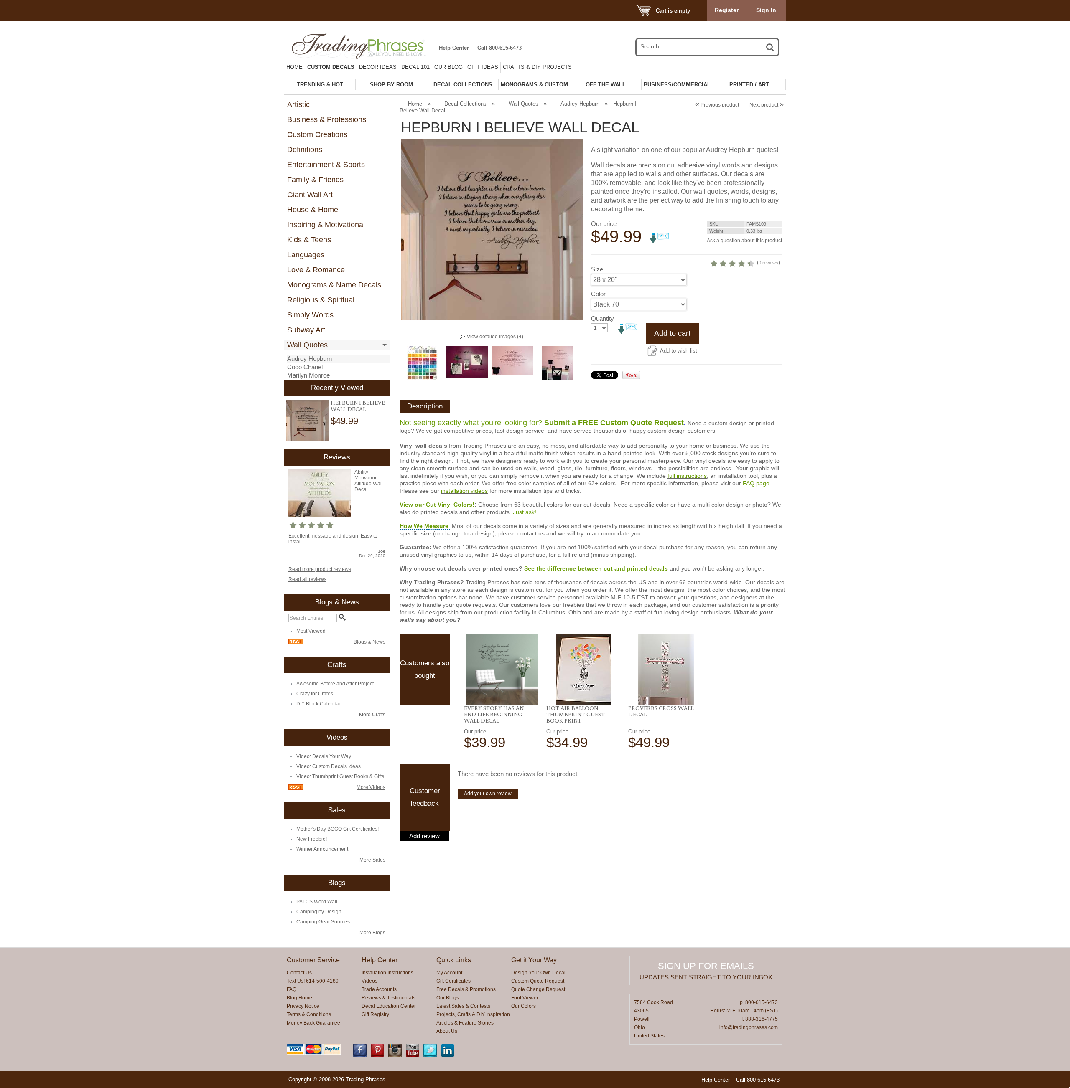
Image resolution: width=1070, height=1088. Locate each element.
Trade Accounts (379, 989)
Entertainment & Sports (326, 164)
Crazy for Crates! (315, 694)
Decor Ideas (378, 67)
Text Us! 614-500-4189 (313, 981)
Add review (424, 836)
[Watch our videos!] (412, 1055)
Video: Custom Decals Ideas (328, 766)
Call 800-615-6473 (499, 48)
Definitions (304, 149)
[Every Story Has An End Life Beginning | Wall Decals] (502, 669)
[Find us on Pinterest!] (377, 1055)
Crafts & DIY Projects (537, 67)
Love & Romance (316, 270)
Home (294, 67)
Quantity (602, 318)
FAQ (291, 989)
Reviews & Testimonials (388, 998)
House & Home (312, 209)
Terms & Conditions (309, 1014)
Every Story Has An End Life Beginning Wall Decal (494, 714)
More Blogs (372, 933)
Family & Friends (315, 179)
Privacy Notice (303, 1006)
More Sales (372, 860)
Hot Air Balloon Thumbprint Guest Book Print (575, 714)
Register (727, 10)
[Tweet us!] (430, 1055)
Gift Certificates (453, 981)
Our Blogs (447, 998)
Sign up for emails (706, 966)
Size (597, 269)
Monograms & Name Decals (334, 285)
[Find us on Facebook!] (360, 1055)
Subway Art (306, 330)
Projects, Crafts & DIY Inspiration (473, 1014)
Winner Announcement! (322, 849)
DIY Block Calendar (318, 704)
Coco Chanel (305, 366)
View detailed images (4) (495, 337)
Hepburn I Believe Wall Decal (358, 406)
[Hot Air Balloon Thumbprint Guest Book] (584, 669)
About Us (446, 1031)
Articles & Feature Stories (465, 1023)
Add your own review (488, 793)
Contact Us (299, 973)
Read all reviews (307, 579)
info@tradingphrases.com (748, 1027)
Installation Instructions (387, 973)
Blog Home (299, 998)
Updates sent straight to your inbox (705, 977)
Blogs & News (369, 642)
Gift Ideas (482, 67)
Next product (766, 105)
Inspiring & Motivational (326, 225)
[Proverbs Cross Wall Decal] (666, 669)
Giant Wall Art (310, 194)
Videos (369, 981)
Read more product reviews (319, 569)
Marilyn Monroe (308, 375)
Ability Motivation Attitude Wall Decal (368, 480)
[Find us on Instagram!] (395, 1055)
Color (598, 293)
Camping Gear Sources (323, 922)
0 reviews (768, 262)
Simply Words (310, 315)
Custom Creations (317, 134)
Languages (305, 255)
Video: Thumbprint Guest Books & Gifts (340, 776)
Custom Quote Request (537, 981)
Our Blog (448, 67)
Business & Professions (326, 119)
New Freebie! (311, 839)
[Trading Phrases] (363, 46)
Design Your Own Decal (538, 973)
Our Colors (523, 1006)
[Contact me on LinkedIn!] (447, 1055)
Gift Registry (375, 1014)
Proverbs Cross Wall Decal (660, 711)
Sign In (766, 10)
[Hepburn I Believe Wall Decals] (307, 421)
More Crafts (372, 715)
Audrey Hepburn (309, 358)
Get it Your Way (534, 960)
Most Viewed (311, 631)
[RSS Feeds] (295, 643)
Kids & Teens (309, 240)
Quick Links (453, 960)
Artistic (298, 104)
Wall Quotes (307, 345)
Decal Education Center (389, 1006)
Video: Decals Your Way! (324, 756)
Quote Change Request (538, 989)
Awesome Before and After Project (335, 684)
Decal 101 (415, 67)
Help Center (454, 48)
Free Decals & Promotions (466, 989)
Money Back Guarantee (313, 1023)
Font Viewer (524, 998)
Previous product (717, 105)
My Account (449, 973)
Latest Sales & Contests (463, 1006)
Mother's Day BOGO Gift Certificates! (337, 829)
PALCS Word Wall (316, 902)
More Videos (371, 787)
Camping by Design (318, 912)
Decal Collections (465, 104)
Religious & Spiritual (320, 300)
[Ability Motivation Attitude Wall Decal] (319, 515)
